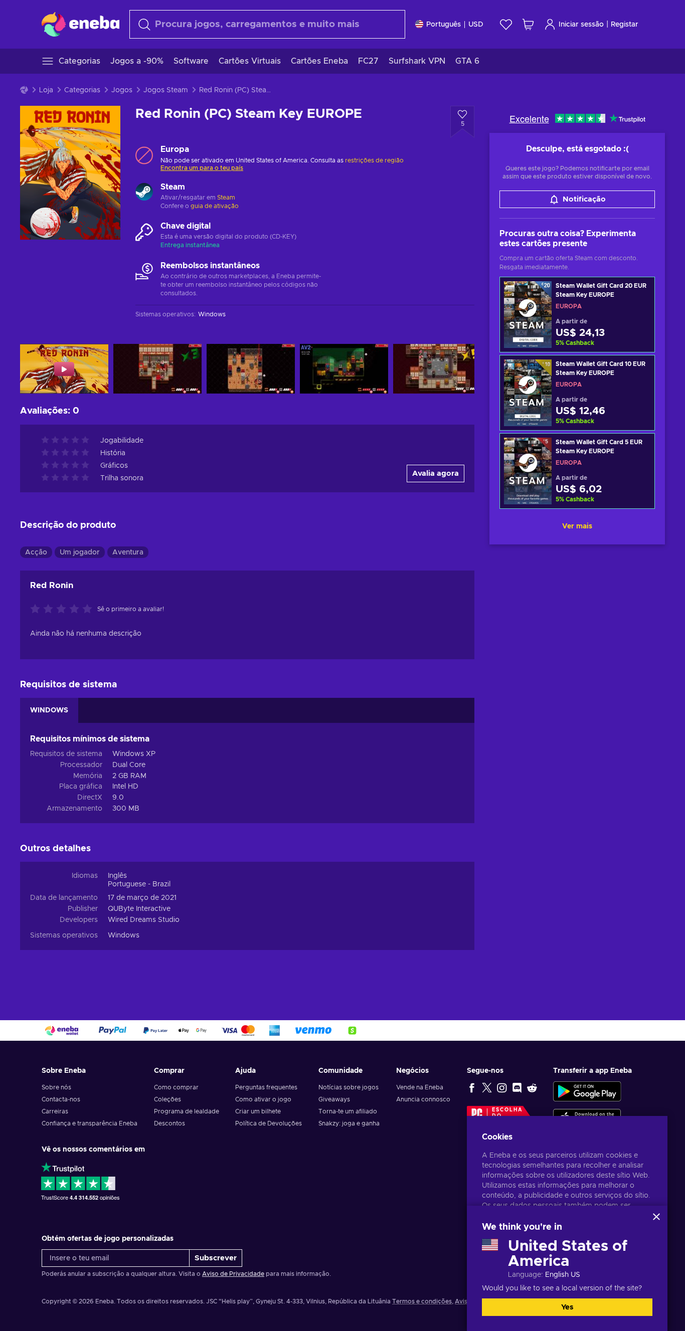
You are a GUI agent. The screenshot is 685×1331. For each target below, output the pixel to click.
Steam (226, 198)
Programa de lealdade (186, 1111)
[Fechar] (656, 1217)
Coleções (167, 1099)
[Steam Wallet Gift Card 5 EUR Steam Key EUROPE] (577, 471)
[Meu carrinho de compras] (528, 24)
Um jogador (80, 552)
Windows (123, 935)
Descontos (169, 1123)
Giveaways (334, 1099)
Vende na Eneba (419, 1087)
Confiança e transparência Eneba (89, 1123)
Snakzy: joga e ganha (349, 1123)
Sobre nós (56, 1087)
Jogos (121, 90)
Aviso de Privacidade (233, 1274)
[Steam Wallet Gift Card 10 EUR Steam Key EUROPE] (577, 392)
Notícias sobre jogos (348, 1087)
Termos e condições (422, 1301)
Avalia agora (435, 473)
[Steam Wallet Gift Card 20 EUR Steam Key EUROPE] (577, 314)
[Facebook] (472, 1087)
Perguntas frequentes (266, 1087)
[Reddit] (532, 1087)
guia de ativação (215, 206)
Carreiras (55, 1111)
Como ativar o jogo (263, 1099)
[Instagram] (502, 1087)
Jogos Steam (165, 90)
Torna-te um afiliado (347, 1111)
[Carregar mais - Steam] (144, 193)
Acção (36, 552)
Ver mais (577, 526)
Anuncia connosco (423, 1099)
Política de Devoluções (268, 1123)
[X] (487, 1087)
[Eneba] (80, 24)
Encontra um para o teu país (201, 168)
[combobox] (267, 24)
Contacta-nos (61, 1099)
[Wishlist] (506, 24)
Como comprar (176, 1087)
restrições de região (374, 160)
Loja (46, 90)
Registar (624, 24)
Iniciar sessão (581, 24)
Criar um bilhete (258, 1111)
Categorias (82, 90)
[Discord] (517, 1087)
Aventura (127, 552)
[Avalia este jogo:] (63, 610)
